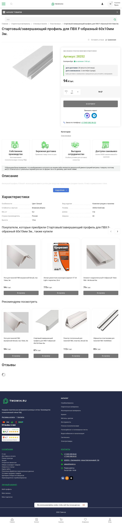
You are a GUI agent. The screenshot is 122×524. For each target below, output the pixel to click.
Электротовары (66, 441)
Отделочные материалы (20, 24)
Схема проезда (7, 458)
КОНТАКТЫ (65, 449)
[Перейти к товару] (31, 67)
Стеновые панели (40, 24)
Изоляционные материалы (71, 410)
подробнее (60, 190)
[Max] (87, 115)
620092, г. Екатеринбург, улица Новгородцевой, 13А (81, 460)
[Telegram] (94, 115)
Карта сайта (6, 469)
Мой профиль (7, 489)
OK (84, 505)
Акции (4, 460)
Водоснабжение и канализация (72, 433)
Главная (5, 24)
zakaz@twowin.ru (70, 464)
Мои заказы (6, 493)
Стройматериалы (67, 403)
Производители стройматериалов (14, 478)
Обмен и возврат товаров (11, 465)
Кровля (63, 414)
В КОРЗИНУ (90, 104)
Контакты (21, 417)
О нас (4, 454)
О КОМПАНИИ (7, 449)
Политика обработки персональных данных (18, 471)
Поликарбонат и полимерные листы (74, 430)
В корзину (21, 293)
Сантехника (65, 437)
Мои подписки (7, 497)
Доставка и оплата (8, 417)
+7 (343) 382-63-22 (70, 456)
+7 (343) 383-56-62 (70, 454)
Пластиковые (55, 24)
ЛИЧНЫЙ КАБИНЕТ (9, 485)
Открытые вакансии (9, 462)
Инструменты (66, 422)
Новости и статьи (8, 467)
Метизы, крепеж (67, 418)
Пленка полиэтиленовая (70, 426)
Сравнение (112, 40)
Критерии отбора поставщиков (13, 475)
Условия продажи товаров (11, 473)
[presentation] (111, 231)
